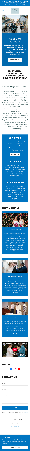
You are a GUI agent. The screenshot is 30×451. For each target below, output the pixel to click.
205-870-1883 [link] (15, 427)
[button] (4, 10)
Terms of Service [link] (16, 414)
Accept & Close (15, 447)
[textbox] (15, 384)
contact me (15, 59)
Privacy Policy (6, 443)
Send (15, 407)
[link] (15, 11)
